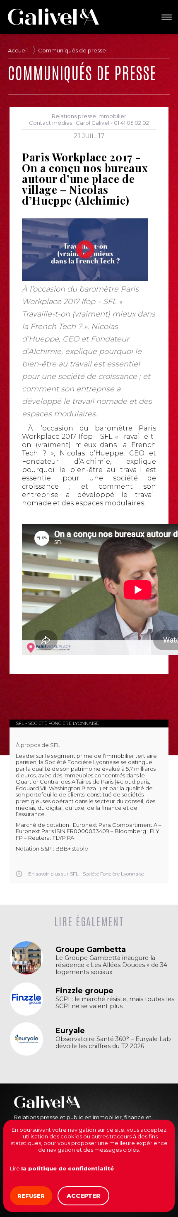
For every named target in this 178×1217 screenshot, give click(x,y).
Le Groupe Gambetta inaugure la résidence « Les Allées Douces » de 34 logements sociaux (111, 965)
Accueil (18, 50)
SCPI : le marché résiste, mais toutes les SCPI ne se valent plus (114, 1003)
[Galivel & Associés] (53, 16)
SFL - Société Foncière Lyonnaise (57, 723)
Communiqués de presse (72, 50)
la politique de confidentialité (67, 1168)
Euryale (70, 1030)
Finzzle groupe (84, 990)
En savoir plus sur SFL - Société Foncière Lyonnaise (86, 874)
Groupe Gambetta (90, 949)
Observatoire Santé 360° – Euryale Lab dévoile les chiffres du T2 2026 (113, 1043)
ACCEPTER (83, 1196)
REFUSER (31, 1195)
